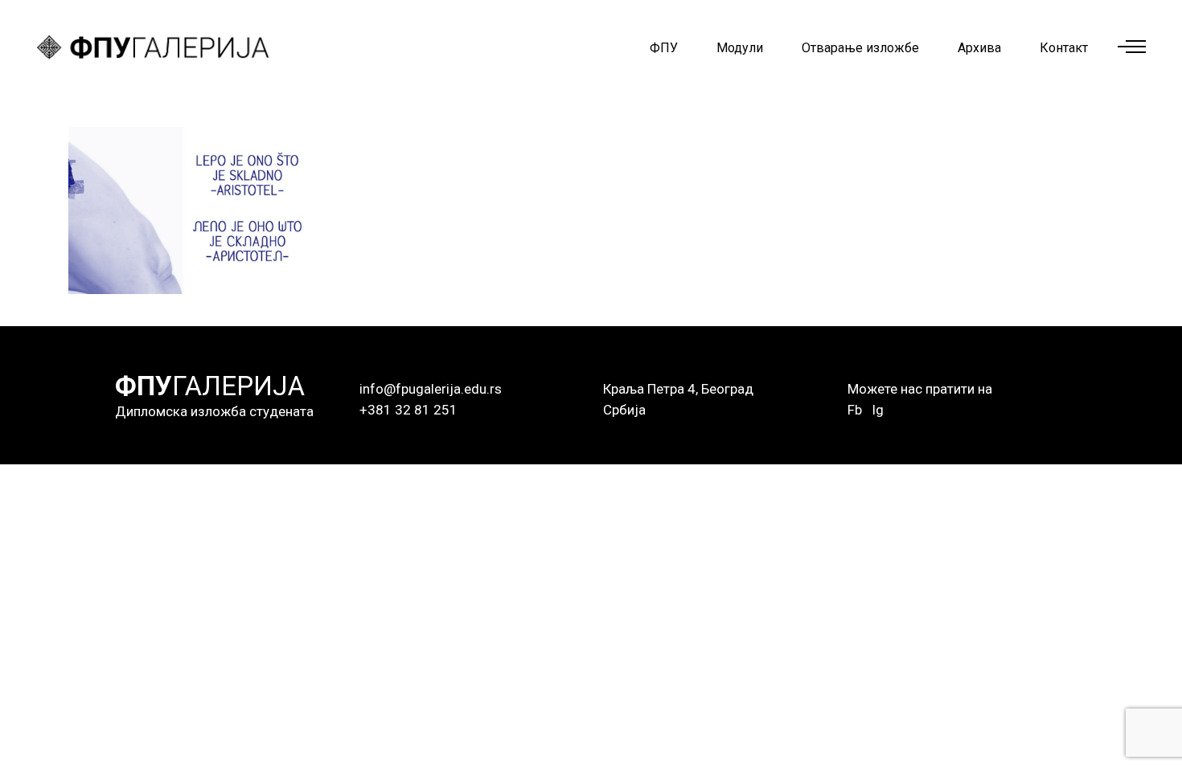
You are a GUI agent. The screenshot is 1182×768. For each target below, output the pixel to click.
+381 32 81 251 (408, 410)
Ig (878, 410)
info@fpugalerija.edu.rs (430, 389)
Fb (855, 410)
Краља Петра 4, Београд (678, 389)
